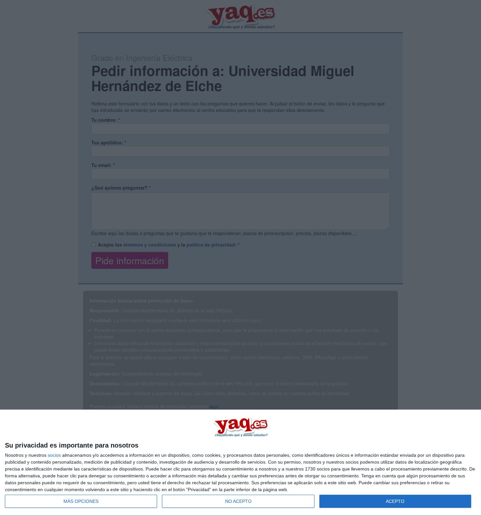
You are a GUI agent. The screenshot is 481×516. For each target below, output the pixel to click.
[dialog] (240, 463)
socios (54, 455)
